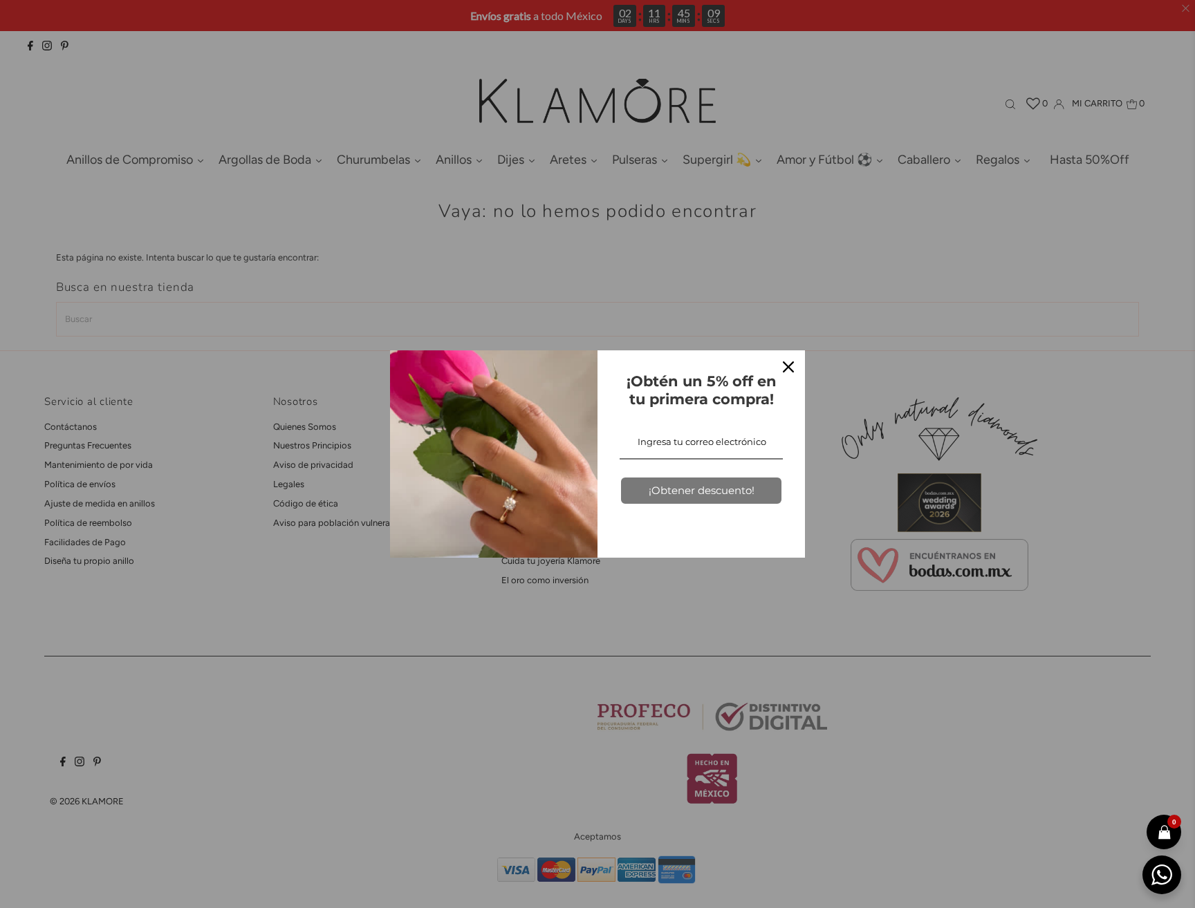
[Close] (788, 367)
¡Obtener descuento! (701, 490)
